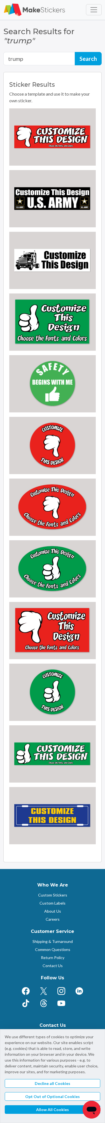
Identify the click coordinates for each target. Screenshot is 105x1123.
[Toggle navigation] (94, 9)
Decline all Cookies (52, 1083)
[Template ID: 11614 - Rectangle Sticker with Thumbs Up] (52, 322)
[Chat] (92, 1110)
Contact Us (53, 965)
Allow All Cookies (52, 1109)
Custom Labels (52, 903)
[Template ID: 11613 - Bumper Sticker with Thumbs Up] (52, 754)
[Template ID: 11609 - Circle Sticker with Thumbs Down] (52, 445)
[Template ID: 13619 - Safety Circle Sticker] (52, 383)
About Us (52, 911)
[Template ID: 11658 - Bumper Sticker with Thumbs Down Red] (52, 137)
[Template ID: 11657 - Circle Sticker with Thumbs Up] (52, 692)
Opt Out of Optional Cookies (52, 1096)
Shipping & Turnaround (52, 941)
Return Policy (52, 957)
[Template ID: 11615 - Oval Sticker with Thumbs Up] (52, 568)
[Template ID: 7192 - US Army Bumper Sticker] (52, 198)
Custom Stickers (52, 895)
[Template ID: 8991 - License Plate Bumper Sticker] (52, 815)
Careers (53, 919)
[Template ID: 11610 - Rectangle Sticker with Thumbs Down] (52, 630)
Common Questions (52, 949)
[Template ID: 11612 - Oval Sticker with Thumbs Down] (52, 507)
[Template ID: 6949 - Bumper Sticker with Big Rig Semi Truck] (52, 260)
